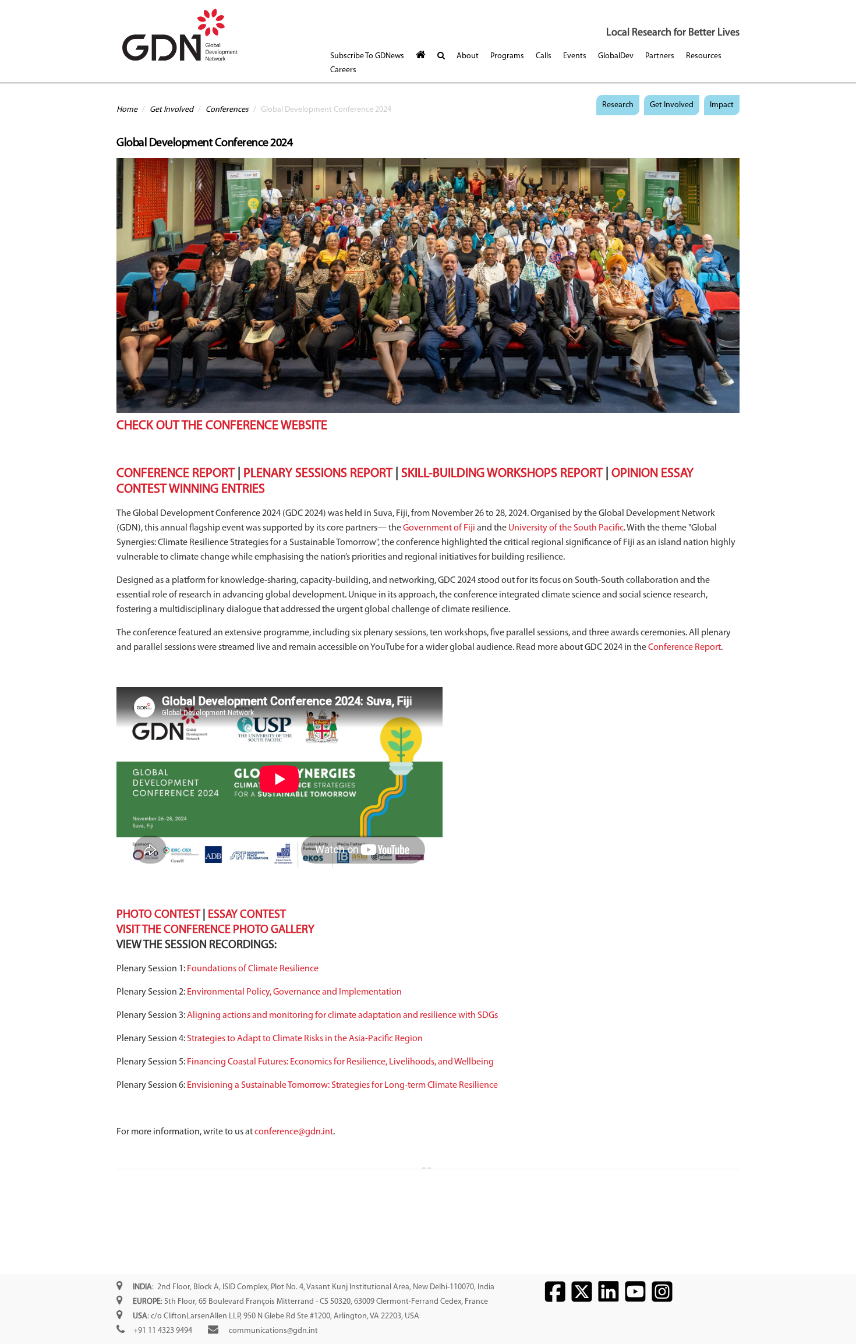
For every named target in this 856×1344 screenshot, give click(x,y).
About (468, 56)
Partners (659, 56)
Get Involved (171, 109)
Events (574, 56)
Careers (343, 70)
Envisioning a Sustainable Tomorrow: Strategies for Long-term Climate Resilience (342, 1085)
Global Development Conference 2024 (204, 143)
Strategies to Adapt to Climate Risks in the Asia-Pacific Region (305, 1039)
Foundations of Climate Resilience (253, 969)
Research (618, 105)
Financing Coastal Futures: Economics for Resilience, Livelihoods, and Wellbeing (340, 1062)
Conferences (227, 109)
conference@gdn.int (293, 1132)
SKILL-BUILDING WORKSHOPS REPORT (502, 473)
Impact (722, 105)
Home (126, 109)
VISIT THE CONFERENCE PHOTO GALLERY (215, 930)
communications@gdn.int (273, 1331)
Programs (507, 56)
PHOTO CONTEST (158, 915)
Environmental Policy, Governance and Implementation (294, 992)
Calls (543, 56)
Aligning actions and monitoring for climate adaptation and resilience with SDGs (342, 1015)
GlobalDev (616, 56)
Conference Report (684, 647)
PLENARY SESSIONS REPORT (317, 473)
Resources (703, 56)
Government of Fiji (439, 528)
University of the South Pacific (566, 528)
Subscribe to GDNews (367, 56)
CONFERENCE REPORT (175, 473)
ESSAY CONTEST (247, 915)
